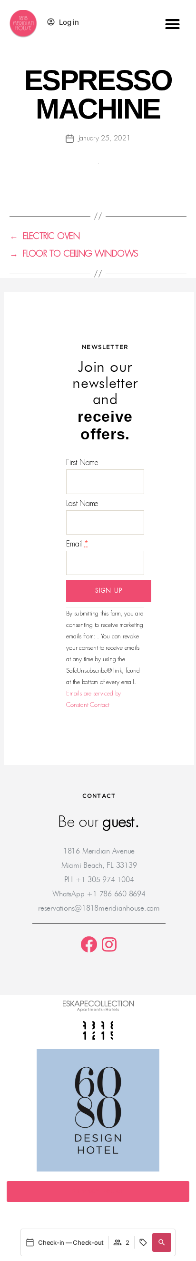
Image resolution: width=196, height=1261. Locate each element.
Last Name (82, 503)
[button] (172, 24)
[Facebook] (88, 944)
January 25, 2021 (104, 138)
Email (77, 543)
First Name (82, 462)
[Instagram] (109, 944)
